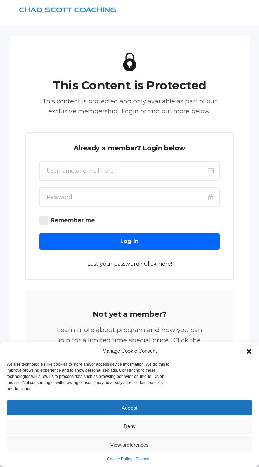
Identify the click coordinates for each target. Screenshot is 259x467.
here (164, 264)
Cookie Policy (119, 459)
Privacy (142, 459)
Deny (130, 426)
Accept (129, 408)
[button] (249, 350)
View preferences (129, 445)
